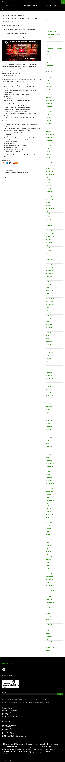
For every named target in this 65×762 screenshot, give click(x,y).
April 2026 (48, 89)
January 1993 (49, 610)
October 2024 (49, 140)
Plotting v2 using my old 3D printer (11, 712)
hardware (46, 746)
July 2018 (48, 330)
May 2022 (48, 219)
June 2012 (48, 449)
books (51, 744)
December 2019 (50, 296)
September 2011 (50, 469)
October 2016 (49, 378)
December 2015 (50, 398)
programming (25, 751)
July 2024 (48, 148)
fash (12, 21)
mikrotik (28, 749)
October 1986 (49, 636)
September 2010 (50, 483)
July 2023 (48, 179)
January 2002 (49, 559)
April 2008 (48, 508)
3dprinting (48, 26)
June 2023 (48, 182)
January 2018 (49, 341)
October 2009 (49, 491)
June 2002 (48, 551)
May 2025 (48, 120)
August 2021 (49, 245)
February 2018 (49, 338)
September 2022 (50, 208)
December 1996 (50, 590)
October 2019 (49, 301)
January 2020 (49, 293)
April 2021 (48, 256)
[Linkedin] (7, 163)
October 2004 (49, 537)
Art (46, 28)
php (17, 752)
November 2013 (50, 432)
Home (20, 5)
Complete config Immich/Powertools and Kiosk (14, 736)
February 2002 (49, 556)
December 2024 (50, 134)
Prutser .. (5, 2)
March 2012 (49, 457)
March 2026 (49, 92)
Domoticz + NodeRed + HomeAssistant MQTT (16, 171)
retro (47, 751)
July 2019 (48, 310)
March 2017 (49, 367)
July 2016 (48, 384)
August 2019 (49, 307)
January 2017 (49, 372)
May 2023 (48, 185)
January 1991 (49, 622)
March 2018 (49, 335)
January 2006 (49, 531)
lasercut (9, 749)
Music (8, 15)
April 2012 (48, 454)
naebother (37, 749)
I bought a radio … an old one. (9, 716)
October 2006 (49, 522)
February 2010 (49, 488)
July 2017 (48, 355)
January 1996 (49, 599)
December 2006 (50, 520)
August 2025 (49, 111)
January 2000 (49, 573)
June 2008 (48, 505)
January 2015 (49, 406)
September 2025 (50, 109)
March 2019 (49, 321)
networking (46, 749)
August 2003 (49, 542)
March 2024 (49, 160)
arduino (17, 744)
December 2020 (50, 267)
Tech (47, 62)
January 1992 (49, 619)
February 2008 (49, 514)
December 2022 (50, 199)
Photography (49, 57)
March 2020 (49, 287)
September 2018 (50, 327)
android (11, 744)
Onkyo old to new (6, 738)
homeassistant (56, 747)
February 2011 (49, 474)
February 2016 (49, 395)
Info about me (27, 5)
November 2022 (50, 202)
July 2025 (48, 114)
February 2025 (49, 128)
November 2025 (50, 103)
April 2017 (48, 364)
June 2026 (48, 83)
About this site (5, 5)
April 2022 (48, 222)
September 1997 (50, 585)
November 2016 (50, 375)
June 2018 (48, 333)
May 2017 (48, 361)
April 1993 (48, 607)
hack (36, 747)
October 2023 (49, 171)
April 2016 (48, 392)
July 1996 (48, 593)
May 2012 (48, 452)
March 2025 (49, 126)
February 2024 (49, 162)
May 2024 (48, 154)
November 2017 (50, 347)
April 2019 (48, 318)
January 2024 (49, 165)
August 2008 (49, 503)
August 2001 (49, 562)
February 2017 (49, 369)
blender (46, 744)
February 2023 (49, 194)
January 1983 (49, 650)
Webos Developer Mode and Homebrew (12, 733)
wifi (3, 753)
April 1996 (48, 596)
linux (13, 749)
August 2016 (49, 381)
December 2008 (50, 500)
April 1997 (48, 588)
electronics (12, 746)
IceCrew (48, 45)
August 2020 (49, 276)
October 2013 (49, 435)
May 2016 (48, 389)
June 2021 (48, 250)
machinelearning (18, 749)
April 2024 (48, 157)
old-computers (8, 751)
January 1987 (49, 633)
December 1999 (50, 576)
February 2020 (49, 290)
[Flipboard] (13, 163)
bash (42, 744)
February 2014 (49, 423)
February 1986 (49, 641)
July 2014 (48, 412)
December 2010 (50, 480)
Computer (48, 37)
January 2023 (49, 196)
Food (47, 40)
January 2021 (49, 264)
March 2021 (49, 259)
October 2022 (49, 205)
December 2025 (50, 100)
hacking (39, 747)
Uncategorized (49, 65)
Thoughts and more (37, 5)
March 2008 (49, 511)
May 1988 (48, 630)
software (52, 752)
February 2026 (49, 94)
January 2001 (49, 565)
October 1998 (49, 579)
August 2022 (49, 211)
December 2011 (50, 463)
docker (56, 744)
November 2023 (50, 168)
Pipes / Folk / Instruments (17, 15)
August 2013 (49, 437)
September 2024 (50, 143)
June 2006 (48, 525)
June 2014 (48, 415)
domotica (4, 747)
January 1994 (49, 605)
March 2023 (49, 191)
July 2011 (48, 471)
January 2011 (49, 477)
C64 (54, 744)
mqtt (33, 749)
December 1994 (50, 602)
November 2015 (50, 401)
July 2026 (48, 80)
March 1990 (49, 624)
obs (54, 749)
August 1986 (49, 639)
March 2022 (49, 225)
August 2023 (49, 177)
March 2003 (49, 545)
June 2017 (48, 358)
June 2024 (48, 151)
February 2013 (49, 443)
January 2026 (49, 97)
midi (24, 749)
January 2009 (49, 497)
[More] (16, 163)
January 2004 (49, 539)
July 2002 (48, 548)
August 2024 (49, 145)
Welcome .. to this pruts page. (50, 5)
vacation (60, 752)
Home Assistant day (7, 714)
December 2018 (50, 324)
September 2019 (50, 304)
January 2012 (49, 460)
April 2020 (48, 284)
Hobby (47, 43)
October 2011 (49, 466)
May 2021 (48, 253)
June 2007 (48, 517)
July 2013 (48, 440)
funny (24, 747)
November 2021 (50, 236)
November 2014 (50, 409)
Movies (5, 15)
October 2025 (49, 106)
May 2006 (48, 528)
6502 (4, 744)
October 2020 (49, 270)
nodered (51, 749)
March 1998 (49, 582)
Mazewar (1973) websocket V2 (9, 710)
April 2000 (48, 571)
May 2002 (48, 554)
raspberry (41, 752)
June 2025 (48, 117)
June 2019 (48, 313)
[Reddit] (4, 163)
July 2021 (48, 247)
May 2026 (48, 86)
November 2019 (50, 299)
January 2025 (49, 131)
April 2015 (48, 403)
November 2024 (50, 137)
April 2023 (48, 188)
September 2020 (50, 273)
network (41, 749)
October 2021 (49, 239)
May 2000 (48, 568)
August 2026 (49, 77)
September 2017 (50, 352)
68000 (7, 744)
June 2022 (48, 216)
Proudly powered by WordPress (9, 760)
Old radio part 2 (6, 713)
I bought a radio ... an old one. (9, 735)
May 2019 (48, 316)
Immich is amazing (6, 726)
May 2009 (48, 494)
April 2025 (48, 123)
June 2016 (48, 386)
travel (56, 752)
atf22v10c (30, 744)
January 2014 (49, 426)
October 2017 (49, 350)
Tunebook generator (10, 176)
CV (16, 5)
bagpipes (36, 744)
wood (6, 753)
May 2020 (48, 282)
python (34, 752)
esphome (19, 747)
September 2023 (50, 174)
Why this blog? (5, 9)
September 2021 (50, 242)
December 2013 (50, 429)
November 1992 (50, 613)
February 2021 (49, 262)
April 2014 (48, 418)
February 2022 (49, 228)
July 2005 (48, 534)
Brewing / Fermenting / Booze (53, 34)
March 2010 (49, 486)
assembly (24, 744)
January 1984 (49, 644)
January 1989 (49, 627)
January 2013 (49, 446)
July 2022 (48, 213)
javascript (4, 749)
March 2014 (49, 420)
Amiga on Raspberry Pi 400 (9, 731)
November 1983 (50, 647)
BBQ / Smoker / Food (51, 31)
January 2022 (49, 230)
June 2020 (48, 279)
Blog (12, 5)
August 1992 (49, 616)
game (28, 747)
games (32, 747)
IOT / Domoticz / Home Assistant (54, 48)
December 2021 (50, 233)
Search (4, 692)
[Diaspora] (10, 163)
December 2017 (50, 344)
